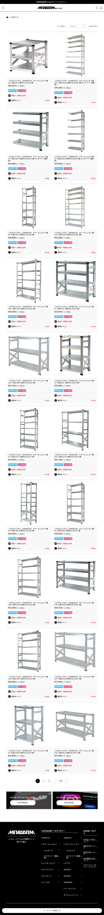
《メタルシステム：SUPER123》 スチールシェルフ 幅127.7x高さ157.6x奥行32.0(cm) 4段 (74, 456)
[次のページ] (66, 781)
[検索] (97, 7)
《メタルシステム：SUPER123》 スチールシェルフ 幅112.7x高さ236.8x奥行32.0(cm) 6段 (28, 678)
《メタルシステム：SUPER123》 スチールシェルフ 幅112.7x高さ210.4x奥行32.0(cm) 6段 (28, 604)
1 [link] (37, 781)
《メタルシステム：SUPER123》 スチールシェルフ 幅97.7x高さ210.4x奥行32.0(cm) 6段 (74, 530)
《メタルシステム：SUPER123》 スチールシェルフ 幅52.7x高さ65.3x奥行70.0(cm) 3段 (28, 82)
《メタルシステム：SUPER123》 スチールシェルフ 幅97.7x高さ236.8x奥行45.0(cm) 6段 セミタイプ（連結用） (74, 159)
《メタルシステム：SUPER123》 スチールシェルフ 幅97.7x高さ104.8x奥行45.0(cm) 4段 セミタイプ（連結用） (28, 159)
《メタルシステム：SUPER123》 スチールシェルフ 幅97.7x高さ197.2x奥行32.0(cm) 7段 (28, 456)
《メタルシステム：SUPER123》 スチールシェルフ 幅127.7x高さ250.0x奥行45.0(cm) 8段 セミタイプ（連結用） (74, 83)
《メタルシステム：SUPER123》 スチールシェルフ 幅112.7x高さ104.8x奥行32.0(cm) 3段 (28, 382)
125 (60, 781)
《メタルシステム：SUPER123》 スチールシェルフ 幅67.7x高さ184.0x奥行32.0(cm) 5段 (28, 530)
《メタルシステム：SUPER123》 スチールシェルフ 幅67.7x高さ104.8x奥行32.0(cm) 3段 (28, 752)
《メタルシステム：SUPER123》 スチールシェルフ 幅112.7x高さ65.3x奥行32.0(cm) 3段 (74, 752)
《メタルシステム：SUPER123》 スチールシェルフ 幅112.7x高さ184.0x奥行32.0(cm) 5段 (28, 307)
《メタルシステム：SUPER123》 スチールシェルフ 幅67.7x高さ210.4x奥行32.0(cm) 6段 (28, 234)
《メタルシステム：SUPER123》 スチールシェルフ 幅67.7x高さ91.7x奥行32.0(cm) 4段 (74, 382)
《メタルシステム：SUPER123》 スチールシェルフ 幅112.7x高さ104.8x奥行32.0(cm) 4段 (74, 604)
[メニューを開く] (3, 7)
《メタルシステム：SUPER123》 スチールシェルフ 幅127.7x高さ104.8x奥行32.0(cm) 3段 (74, 678)
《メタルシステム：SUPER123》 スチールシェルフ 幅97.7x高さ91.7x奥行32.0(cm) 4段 (74, 307)
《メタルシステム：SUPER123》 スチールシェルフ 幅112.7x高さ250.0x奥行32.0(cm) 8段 (74, 234)
